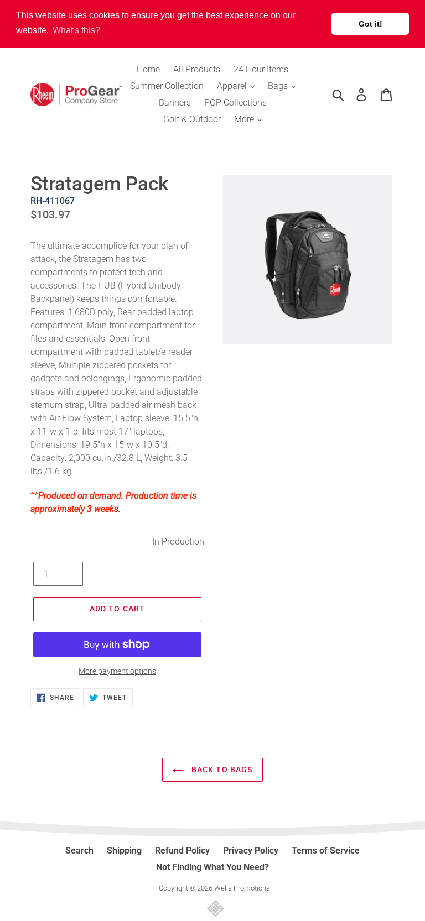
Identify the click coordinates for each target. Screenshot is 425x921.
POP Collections (235, 102)
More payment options (117, 671)
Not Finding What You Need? (212, 867)
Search (79, 850)
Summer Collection (167, 86)
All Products (196, 69)
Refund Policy (182, 850)
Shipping (124, 850)
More (245, 119)
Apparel (233, 86)
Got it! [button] (370, 23)
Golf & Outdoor (192, 119)
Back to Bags (221, 769)
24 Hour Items (261, 69)
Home (148, 69)
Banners (175, 102)
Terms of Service (326, 850)
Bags (279, 86)
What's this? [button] (76, 30)
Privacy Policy (250, 850)
